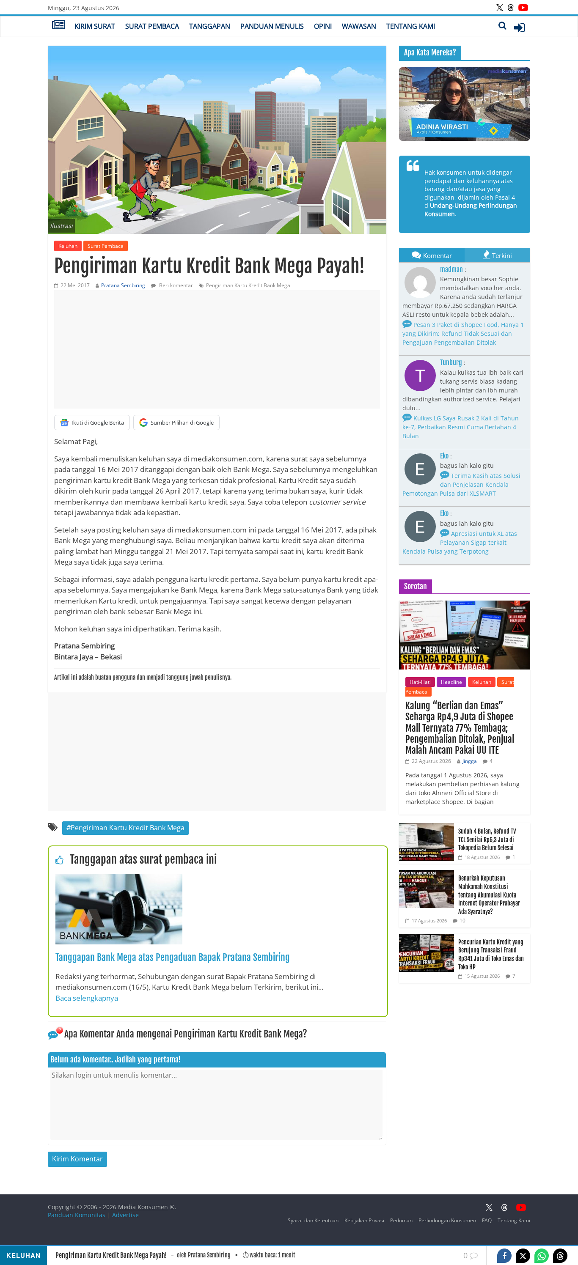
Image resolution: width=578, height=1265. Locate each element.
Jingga (469, 761)
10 (462, 920)
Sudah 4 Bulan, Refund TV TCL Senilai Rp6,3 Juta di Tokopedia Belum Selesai (487, 839)
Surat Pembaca (152, 26)
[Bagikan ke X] (523, 1256)
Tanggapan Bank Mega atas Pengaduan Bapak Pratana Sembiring (172, 957)
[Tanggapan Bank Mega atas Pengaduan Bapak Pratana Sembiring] (118, 879)
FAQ (487, 1220)
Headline (451, 682)
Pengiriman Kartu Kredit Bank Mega (248, 285)
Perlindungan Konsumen (447, 1220)
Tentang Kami (410, 26)
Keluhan (67, 246)
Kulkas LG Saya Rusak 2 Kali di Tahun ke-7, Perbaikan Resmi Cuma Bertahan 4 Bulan (460, 427)
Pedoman (401, 1220)
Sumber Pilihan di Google (182, 422)
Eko (444, 456)
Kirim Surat (94, 26)
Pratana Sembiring (123, 285)
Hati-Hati (420, 682)
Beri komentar (175, 285)
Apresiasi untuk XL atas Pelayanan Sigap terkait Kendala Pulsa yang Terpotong (459, 542)
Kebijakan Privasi (364, 1220)
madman (451, 269)
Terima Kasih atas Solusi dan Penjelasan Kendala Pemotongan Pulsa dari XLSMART (461, 484)
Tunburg (451, 362)
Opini (323, 26)
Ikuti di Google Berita (98, 422)
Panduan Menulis (272, 26)
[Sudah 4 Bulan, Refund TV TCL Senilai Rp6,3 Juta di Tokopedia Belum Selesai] (426, 827)
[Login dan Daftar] (519, 27)
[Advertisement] (217, 349)
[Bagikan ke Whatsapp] (541, 1256)
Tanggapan (209, 26)
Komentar (437, 255)
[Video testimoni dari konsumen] (464, 104)
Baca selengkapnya (86, 998)
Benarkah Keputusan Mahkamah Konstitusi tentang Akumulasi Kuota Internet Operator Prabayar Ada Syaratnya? (489, 895)
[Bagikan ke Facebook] (504, 1256)
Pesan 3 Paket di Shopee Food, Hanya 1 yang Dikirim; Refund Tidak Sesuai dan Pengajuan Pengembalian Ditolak (463, 333)
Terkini (502, 255)
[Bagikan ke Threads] (560, 1256)
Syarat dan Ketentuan (313, 1220)
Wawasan (359, 26)
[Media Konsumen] (58, 26)
